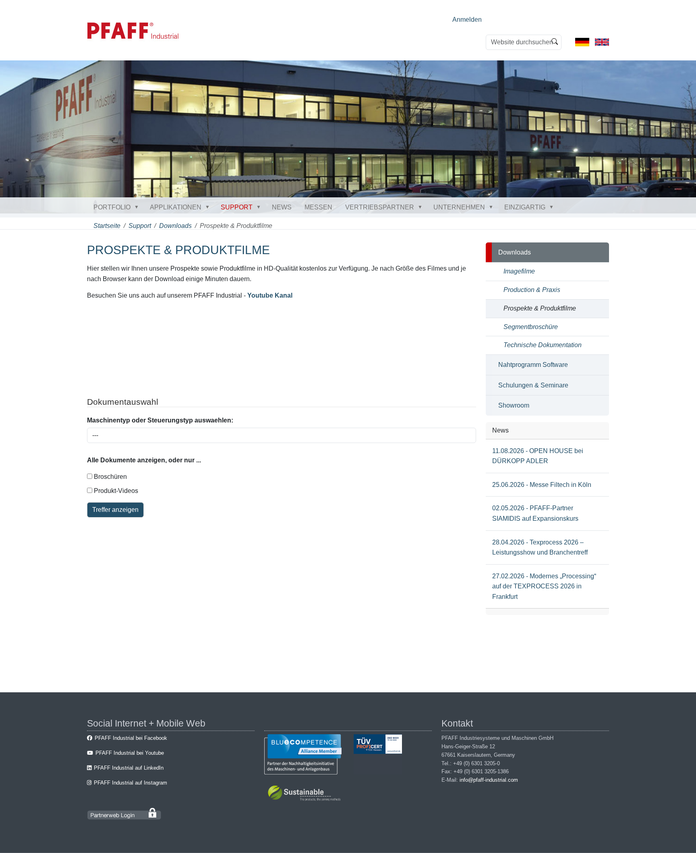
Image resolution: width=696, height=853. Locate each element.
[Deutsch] (582, 41)
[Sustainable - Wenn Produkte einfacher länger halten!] (305, 794)
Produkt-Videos (115, 490)
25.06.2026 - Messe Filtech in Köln (541, 484)
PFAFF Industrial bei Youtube (129, 753)
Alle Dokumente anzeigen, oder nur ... (144, 460)
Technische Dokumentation (542, 345)
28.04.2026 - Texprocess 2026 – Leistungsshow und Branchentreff (540, 547)
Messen (318, 207)
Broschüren (109, 476)
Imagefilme (519, 271)
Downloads (175, 225)
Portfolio (111, 207)
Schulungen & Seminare (533, 385)
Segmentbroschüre (530, 326)
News (282, 207)
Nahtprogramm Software (533, 364)
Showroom (513, 405)
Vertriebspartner (379, 207)
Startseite (106, 225)
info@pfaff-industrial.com (489, 780)
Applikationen (175, 207)
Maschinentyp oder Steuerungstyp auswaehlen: (160, 420)
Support (237, 207)
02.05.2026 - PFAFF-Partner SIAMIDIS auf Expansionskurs (535, 513)
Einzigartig (524, 207)
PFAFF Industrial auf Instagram (130, 783)
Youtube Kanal (269, 295)
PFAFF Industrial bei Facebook (131, 738)
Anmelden (467, 19)
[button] (138, 207)
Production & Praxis (531, 289)
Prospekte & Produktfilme (539, 308)
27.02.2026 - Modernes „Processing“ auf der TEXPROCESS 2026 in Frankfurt (544, 586)
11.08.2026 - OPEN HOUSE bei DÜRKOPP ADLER (537, 456)
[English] (602, 41)
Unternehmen (459, 207)
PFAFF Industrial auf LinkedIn (129, 768)
